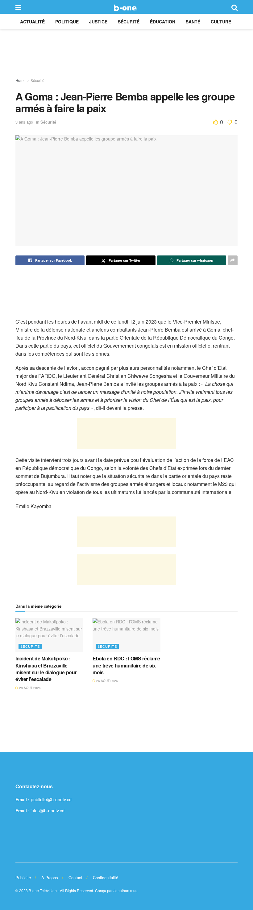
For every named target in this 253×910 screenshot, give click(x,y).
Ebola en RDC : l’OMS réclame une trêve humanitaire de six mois (126, 665)
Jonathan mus (125, 890)
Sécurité (128, 21)
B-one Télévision (43, 890)
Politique (67, 21)
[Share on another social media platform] (233, 260)
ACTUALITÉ (32, 21)
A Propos (49, 877)
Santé (193, 21)
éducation (162, 21)
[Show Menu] (18, 7)
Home (20, 80)
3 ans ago (24, 122)
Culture (221, 21)
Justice (98, 21)
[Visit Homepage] (126, 7)
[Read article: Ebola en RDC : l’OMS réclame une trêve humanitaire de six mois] (126, 635)
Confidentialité (105, 877)
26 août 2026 (106, 681)
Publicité (23, 877)
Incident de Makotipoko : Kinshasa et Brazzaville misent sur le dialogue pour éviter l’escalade (46, 669)
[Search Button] (234, 7)
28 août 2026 (29, 688)
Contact (75, 877)
